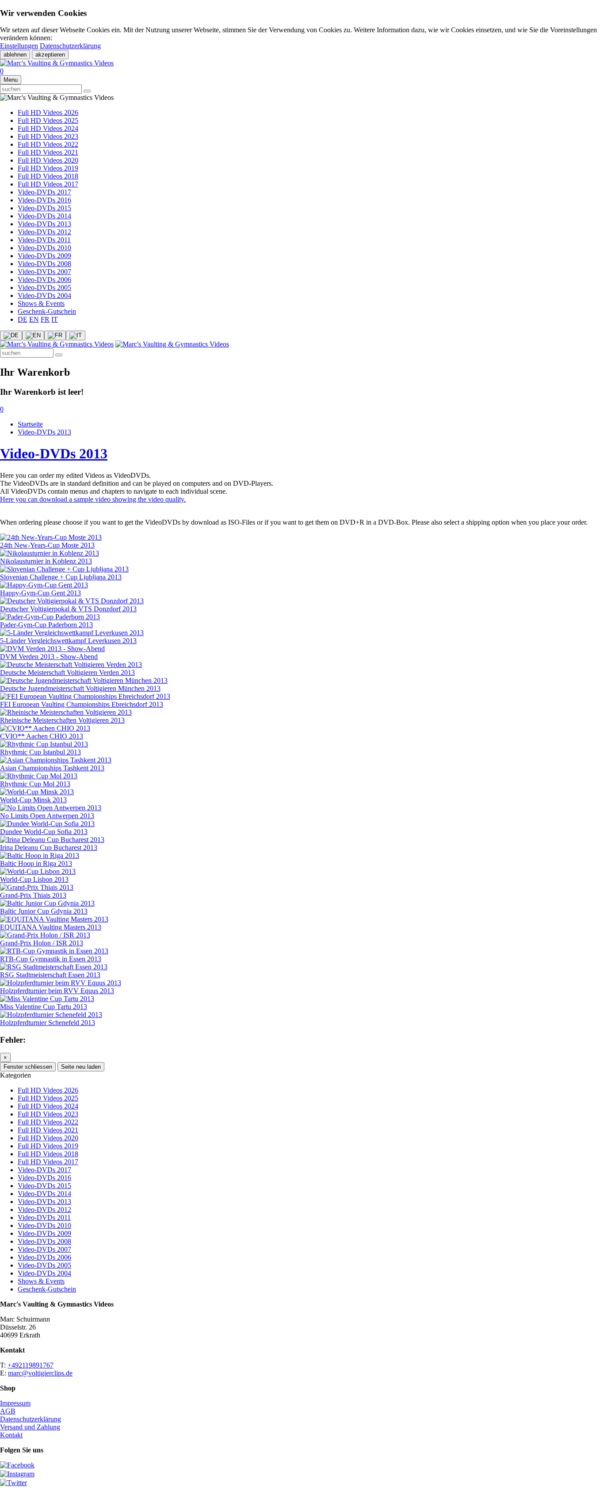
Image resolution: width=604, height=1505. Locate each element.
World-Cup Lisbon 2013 (34, 879)
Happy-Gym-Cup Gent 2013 (40, 593)
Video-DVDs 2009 (44, 255)
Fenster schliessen (28, 1066)
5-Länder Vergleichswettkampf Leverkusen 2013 (68, 640)
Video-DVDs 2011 (44, 240)
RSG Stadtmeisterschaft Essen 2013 (50, 975)
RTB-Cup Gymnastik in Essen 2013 (50, 959)
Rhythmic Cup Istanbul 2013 (40, 752)
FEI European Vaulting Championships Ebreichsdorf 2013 (81, 704)
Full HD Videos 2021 (48, 152)
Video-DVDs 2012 (44, 232)
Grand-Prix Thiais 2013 (33, 895)
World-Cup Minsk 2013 (33, 800)
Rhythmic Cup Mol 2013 (35, 784)
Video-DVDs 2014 (44, 216)
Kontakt (11, 1435)
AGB (7, 1411)
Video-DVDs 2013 (44, 224)
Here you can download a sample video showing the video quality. (93, 499)
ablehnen (15, 54)
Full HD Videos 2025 (48, 120)
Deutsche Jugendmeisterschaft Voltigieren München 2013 (80, 688)
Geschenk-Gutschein (47, 311)
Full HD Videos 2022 (48, 144)
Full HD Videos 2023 (48, 136)
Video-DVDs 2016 (44, 200)
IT (54, 319)
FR (45, 319)
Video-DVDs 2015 (44, 208)
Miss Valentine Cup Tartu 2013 (43, 1006)
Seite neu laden (81, 1066)
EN (34, 319)
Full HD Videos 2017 (48, 184)
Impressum (15, 1403)
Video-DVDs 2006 (44, 279)
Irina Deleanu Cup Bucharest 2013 (48, 847)
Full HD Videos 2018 (48, 176)
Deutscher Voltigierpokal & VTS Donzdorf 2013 (68, 609)
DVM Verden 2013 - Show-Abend (49, 656)
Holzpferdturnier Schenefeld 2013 (47, 1022)
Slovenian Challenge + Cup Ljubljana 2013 (61, 577)
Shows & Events (41, 303)
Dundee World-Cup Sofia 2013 (44, 831)
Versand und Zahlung (30, 1427)
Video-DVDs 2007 (44, 271)
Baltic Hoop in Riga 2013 (36, 863)
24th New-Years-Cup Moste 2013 (47, 545)
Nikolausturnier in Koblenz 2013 (46, 561)
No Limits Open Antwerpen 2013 (47, 815)
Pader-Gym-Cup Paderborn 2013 (46, 625)
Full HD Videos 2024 (48, 128)
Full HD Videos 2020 (48, 160)
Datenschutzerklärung (70, 46)
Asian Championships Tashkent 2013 (52, 768)
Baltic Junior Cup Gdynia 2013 (44, 911)
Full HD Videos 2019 (48, 168)
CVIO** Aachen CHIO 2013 (41, 736)
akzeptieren (50, 54)
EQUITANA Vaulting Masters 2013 (50, 927)
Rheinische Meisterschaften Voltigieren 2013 (62, 720)
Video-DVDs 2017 (44, 192)
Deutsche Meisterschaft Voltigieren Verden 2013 (67, 672)
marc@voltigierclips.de (40, 1373)
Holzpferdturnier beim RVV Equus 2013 (57, 990)
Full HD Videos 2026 (48, 112)
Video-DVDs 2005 (44, 287)
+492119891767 (31, 1365)
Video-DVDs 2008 (44, 263)
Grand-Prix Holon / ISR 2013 (41, 943)
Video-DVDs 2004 (44, 295)
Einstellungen (19, 46)
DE (22, 319)
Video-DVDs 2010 (44, 247)
